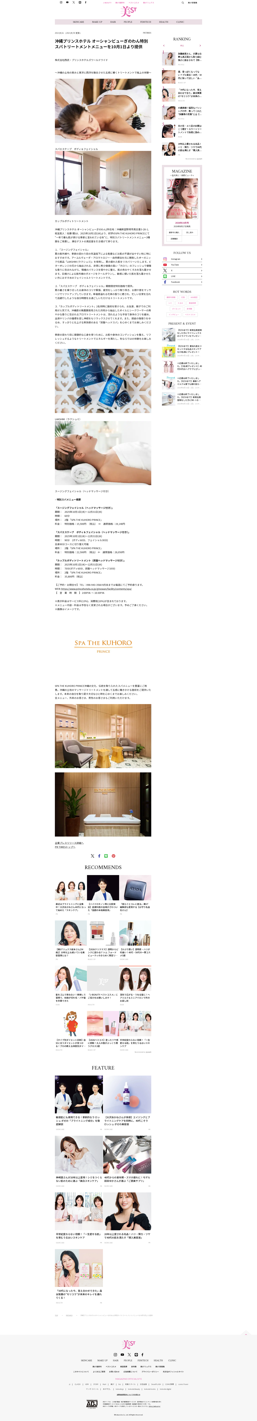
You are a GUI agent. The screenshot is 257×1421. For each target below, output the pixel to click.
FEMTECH (145, 22)
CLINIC (180, 22)
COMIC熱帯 (169, 1384)
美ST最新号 (120, 2)
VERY (87, 1384)
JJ (69, 1384)
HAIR (113, 22)
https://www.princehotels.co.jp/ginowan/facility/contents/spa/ (96, 588)
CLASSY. (78, 1384)
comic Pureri (183, 1384)
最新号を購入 (174, 232)
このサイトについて (81, 1371)
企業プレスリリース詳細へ (69, 843)
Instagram (175, 259)
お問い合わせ (114, 1371)
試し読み (189, 232)
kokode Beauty (134, 1389)
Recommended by (140, 1052)
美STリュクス (148, 2)
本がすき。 (107, 1389)
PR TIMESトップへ (65, 847)
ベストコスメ (134, 2)
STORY (95, 1384)
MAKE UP (97, 22)
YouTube (175, 264)
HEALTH (163, 22)
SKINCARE (78, 22)
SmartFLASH (156, 1384)
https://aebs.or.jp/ (154, 1406)
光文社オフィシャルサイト (173, 1371)
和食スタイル (130, 1384)
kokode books (150, 1389)
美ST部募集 (192, 2)
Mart (104, 1384)
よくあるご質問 (99, 1371)
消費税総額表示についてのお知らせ (128, 1394)
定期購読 (174, 238)
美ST (112, 1384)
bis (119, 1384)
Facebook (175, 282)
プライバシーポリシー (150, 1371)
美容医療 (123, 1366)
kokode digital (165, 1389)
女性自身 (143, 1384)
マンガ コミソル (92, 1389)
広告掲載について (130, 1371)
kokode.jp (120, 1389)
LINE (173, 276)
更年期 (133, 1366)
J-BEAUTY (107, 2)
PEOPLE (128, 22)
